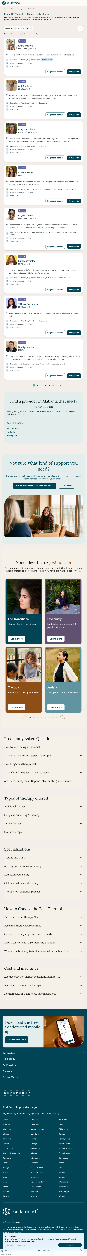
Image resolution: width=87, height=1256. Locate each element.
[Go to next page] (60, 385)
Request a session (55, 71)
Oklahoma (63, 1129)
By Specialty (33, 1113)
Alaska (5, 1119)
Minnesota (35, 1148)
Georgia (6, 1167)
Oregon (62, 1134)
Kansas (6, 1196)
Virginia (62, 1172)
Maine (33, 1139)
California (7, 1139)
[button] (34, 486)
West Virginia (64, 1191)
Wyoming (63, 1196)
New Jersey (36, 1186)
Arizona (6, 1134)
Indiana (6, 1191)
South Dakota (65, 1153)
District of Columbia (11, 1153)
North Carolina (37, 1167)
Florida (5, 1163)
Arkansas (7, 1129)
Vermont (62, 1177)
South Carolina (65, 1148)
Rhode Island (64, 1143)
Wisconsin (63, 1186)
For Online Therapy (50, 1113)
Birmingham (12, 435)
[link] (43, 57)
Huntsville (11, 432)
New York (63, 1119)
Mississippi (35, 1158)
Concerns (10, 28)
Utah (61, 1167)
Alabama (6, 1124)
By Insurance (20, 1113)
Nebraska (35, 1177)
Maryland (35, 1134)
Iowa (5, 1177)
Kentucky (34, 1119)
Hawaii (5, 1172)
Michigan (35, 1143)
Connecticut (8, 1148)
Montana (34, 1163)
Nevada (34, 1196)
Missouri (34, 1153)
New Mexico (36, 1191)
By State (7, 1113)
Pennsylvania (64, 1139)
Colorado (7, 1143)
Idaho (5, 1182)
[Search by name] (80, 28)
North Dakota (36, 1172)
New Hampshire (38, 1182)
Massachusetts (37, 1129)
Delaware (7, 1158)
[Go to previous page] (26, 385)
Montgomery (12, 428)
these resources (76, 1229)
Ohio (61, 1124)
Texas (61, 1163)
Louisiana (35, 1124)
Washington (64, 1182)
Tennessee (63, 1158)
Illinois (5, 1186)
